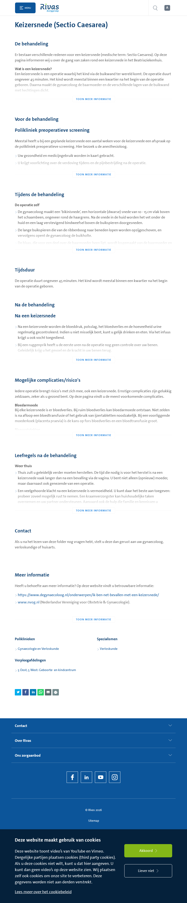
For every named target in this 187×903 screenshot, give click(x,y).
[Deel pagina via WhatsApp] (40, 692)
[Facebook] (72, 777)
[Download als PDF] (55, 692)
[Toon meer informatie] (93, 90)
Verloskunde (108, 649)
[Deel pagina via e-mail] (48, 692)
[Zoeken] (155, 8)
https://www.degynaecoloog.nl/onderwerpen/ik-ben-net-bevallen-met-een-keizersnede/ (88, 594)
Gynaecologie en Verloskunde (38, 649)
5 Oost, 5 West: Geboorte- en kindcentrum (47, 670)
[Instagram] (114, 777)
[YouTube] (100, 777)
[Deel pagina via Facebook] (25, 692)
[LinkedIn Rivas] (86, 777)
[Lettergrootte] (166, 8)
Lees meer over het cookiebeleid (43, 892)
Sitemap (93, 821)
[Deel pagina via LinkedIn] (33, 692)
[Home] (50, 8)
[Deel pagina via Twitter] (18, 692)
